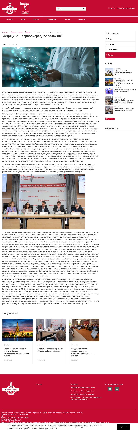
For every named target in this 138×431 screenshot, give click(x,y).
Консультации (113, 34)
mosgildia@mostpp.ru (14, 421)
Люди (23, 19)
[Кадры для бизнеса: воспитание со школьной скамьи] (109, 95)
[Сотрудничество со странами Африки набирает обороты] (51, 341)
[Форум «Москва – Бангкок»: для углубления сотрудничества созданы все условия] (17, 341)
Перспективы (51, 19)
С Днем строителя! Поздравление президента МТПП (123, 72)
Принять (123, 427)
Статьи (39, 384)
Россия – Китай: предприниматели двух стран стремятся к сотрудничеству (124, 100)
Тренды (36, 19)
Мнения (67, 19)
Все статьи (110, 119)
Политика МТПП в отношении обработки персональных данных (86, 398)
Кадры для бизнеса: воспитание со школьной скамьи (125, 90)
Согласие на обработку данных (82, 391)
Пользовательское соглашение (82, 394)
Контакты (81, 19)
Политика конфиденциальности (83, 387)
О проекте (111, 8)
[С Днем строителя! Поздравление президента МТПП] (109, 76)
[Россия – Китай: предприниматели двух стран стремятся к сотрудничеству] (109, 104)
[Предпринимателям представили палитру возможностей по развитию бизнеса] (84, 341)
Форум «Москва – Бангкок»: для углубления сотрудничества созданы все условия (124, 82)
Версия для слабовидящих (126, 8)
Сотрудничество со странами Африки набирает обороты (124, 109)
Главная (9, 19)
